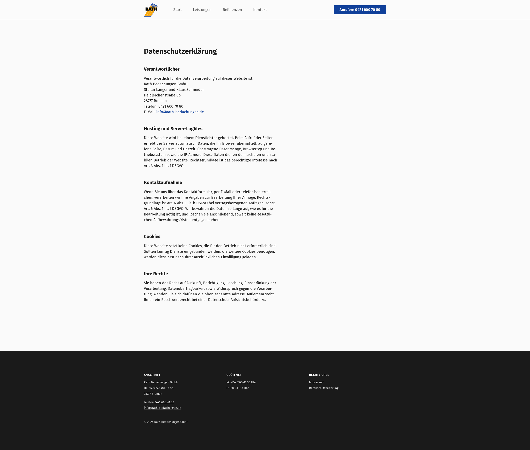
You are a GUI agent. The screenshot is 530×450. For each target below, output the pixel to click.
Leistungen (202, 9)
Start (177, 9)
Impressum (316, 382)
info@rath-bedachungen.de (180, 112)
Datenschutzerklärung (323, 388)
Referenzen (232, 9)
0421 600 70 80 (164, 402)
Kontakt (260, 9)
